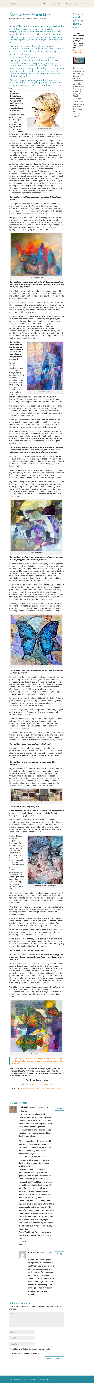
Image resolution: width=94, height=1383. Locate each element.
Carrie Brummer (16, 19)
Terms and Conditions (45, 1379)
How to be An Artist (29, 19)
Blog (59, 4)
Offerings (67, 4)
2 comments (41, 19)
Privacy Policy (32, 1379)
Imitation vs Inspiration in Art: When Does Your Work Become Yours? (78, 109)
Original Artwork (79, 4)
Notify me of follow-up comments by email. (31, 1349)
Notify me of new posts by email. (26, 1353)
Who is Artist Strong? (49, 4)
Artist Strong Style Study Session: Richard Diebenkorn (78, 76)
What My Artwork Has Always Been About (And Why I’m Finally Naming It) (79, 91)
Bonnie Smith (23, 1107)
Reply (59, 1108)
